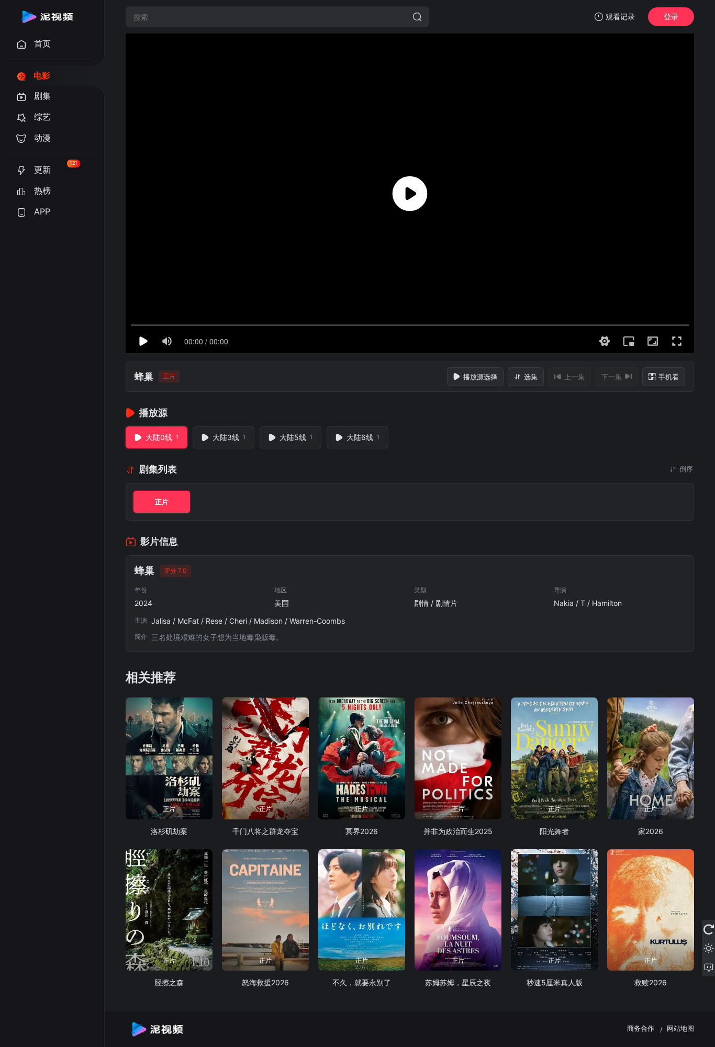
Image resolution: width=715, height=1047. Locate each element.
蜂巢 (144, 376)
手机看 (668, 377)
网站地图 (680, 1028)
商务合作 (640, 1028)
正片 (162, 502)
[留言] (708, 967)
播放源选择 (480, 377)
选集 (531, 377)
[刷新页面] (708, 929)
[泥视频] (47, 16)
